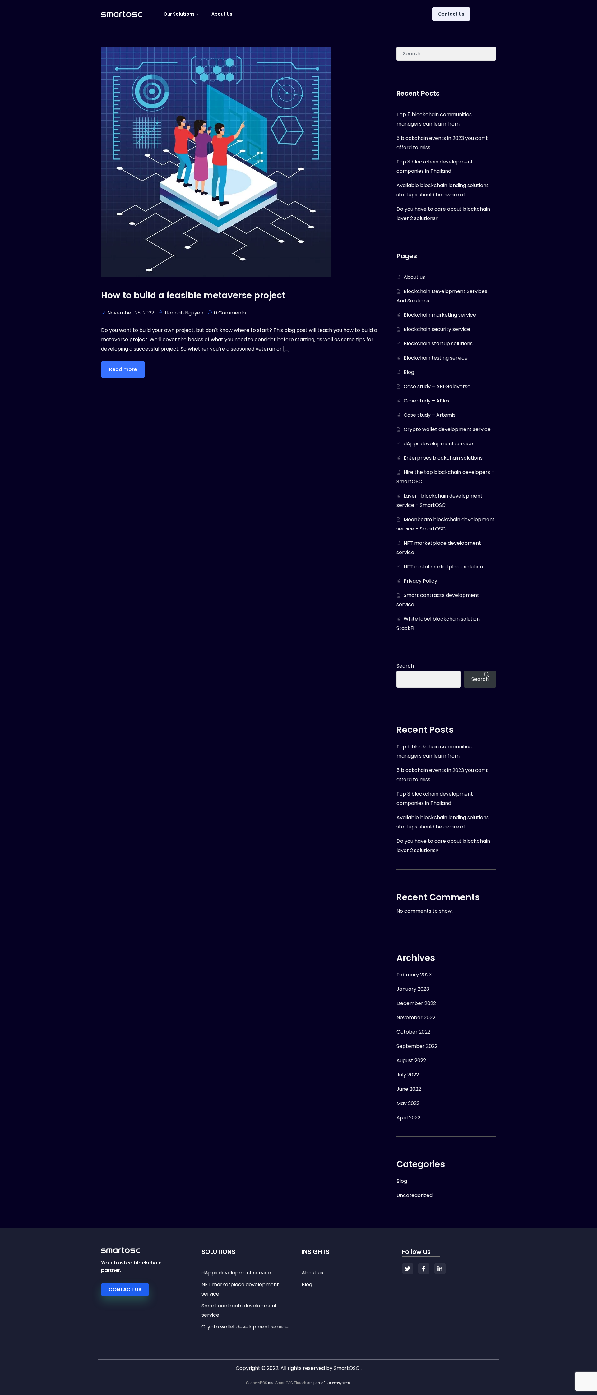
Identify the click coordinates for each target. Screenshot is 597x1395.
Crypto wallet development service (447, 429)
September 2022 (416, 1046)
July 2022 (407, 1074)
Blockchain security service (437, 329)
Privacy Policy (420, 581)
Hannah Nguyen (184, 312)
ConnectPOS (256, 1383)
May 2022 (407, 1103)
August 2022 (411, 1060)
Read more (123, 369)
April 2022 (408, 1117)
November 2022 (415, 1017)
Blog (409, 372)
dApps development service (438, 443)
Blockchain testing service (436, 357)
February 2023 (414, 974)
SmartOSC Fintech (290, 1383)
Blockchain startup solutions (438, 343)
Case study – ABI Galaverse (437, 386)
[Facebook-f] (423, 1268)
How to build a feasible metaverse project (193, 295)
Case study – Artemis (430, 415)
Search (405, 665)
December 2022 (416, 1003)
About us (221, 14)
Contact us (451, 14)
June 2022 (408, 1089)
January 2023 (412, 989)
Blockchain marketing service (440, 315)
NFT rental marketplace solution (443, 566)
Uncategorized (414, 1195)
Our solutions (179, 14)
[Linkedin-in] (440, 1268)
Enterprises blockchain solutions (443, 457)
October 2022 (413, 1031)
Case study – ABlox (427, 400)
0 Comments (230, 312)
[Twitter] (407, 1268)
